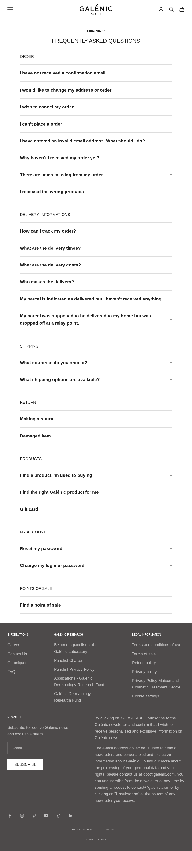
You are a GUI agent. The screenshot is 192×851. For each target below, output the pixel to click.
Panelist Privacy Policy (74, 669)
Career (13, 645)
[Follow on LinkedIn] (70, 815)
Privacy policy (144, 672)
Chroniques (17, 663)
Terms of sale (144, 654)
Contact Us (17, 654)
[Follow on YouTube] (46, 815)
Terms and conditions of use (156, 645)
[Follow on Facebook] (9, 815)
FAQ (11, 672)
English (109, 829)
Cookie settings (145, 696)
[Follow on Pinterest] (34, 815)
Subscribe (25, 764)
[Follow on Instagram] (22, 815)
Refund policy (144, 663)
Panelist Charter (68, 660)
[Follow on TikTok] (58, 815)
